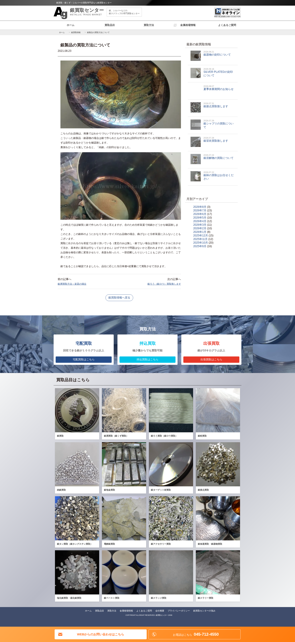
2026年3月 (199, 224)
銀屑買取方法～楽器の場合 (72, 283)
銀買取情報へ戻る (119, 297)
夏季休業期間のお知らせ (218, 88)
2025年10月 (200, 242)
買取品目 (110, 25)
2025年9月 (199, 246)
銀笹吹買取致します (215, 139)
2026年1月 (199, 231)
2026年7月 (199, 210)
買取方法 (149, 25)
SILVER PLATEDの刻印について (218, 72)
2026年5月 (199, 217)
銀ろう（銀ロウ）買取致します (164, 283)
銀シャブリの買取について (218, 124)
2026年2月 (199, 228)
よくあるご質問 (227, 25)
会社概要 (159, 610)
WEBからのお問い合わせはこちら (100, 634)
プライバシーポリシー (179, 610)
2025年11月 (200, 239)
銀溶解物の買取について (218, 156)
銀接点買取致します (215, 105)
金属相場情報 (188, 25)
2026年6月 (199, 214)
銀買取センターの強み (204, 610)
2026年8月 (199, 206)
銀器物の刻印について (217, 53)
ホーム (70, 25)
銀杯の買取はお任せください (218, 175)
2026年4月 (199, 221)
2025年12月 (200, 235)
